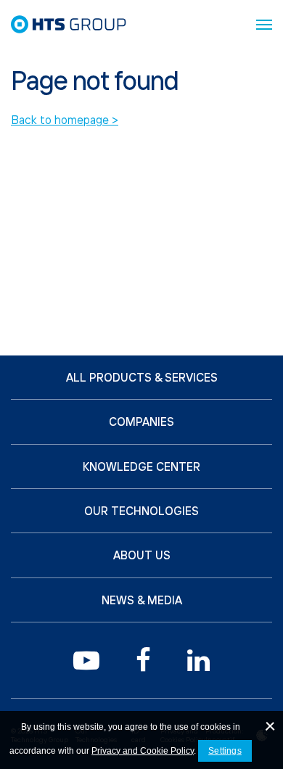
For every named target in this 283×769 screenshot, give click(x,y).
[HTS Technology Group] (68, 24)
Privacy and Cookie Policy (142, 751)
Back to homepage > (64, 119)
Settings (225, 751)
